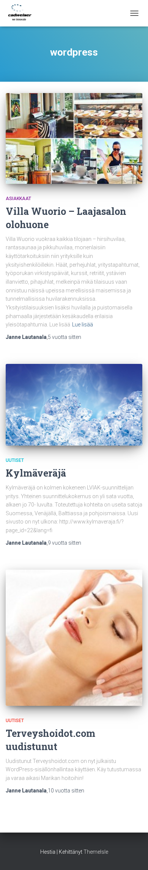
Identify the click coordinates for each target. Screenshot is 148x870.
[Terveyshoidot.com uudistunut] (74, 638)
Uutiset (15, 460)
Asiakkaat (18, 198)
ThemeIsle (95, 852)
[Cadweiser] (23, 13)
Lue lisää (82, 325)
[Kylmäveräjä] (74, 405)
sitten (64, 337)
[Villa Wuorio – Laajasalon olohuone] (74, 138)
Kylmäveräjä (36, 473)
